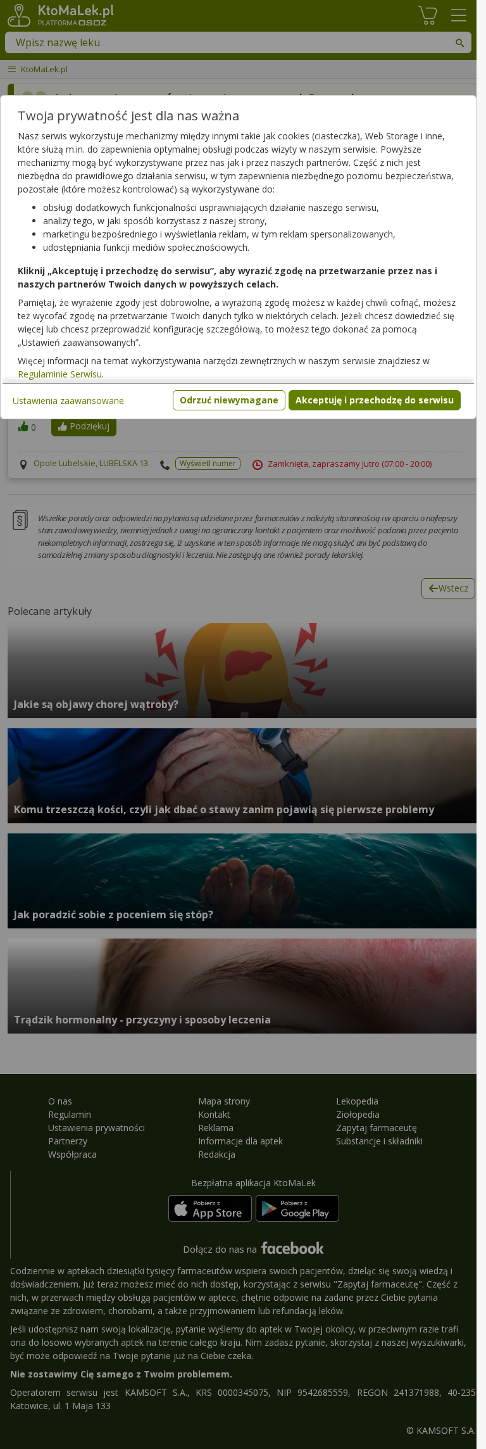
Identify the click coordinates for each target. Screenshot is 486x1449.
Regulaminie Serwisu (60, 374)
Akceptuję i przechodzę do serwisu (375, 400)
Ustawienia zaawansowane (68, 401)
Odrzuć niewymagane (229, 400)
